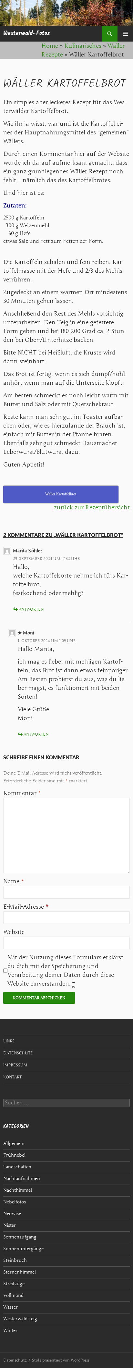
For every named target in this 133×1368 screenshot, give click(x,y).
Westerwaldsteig (20, 1319)
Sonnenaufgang (19, 1237)
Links (9, 1040)
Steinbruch (15, 1260)
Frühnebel (14, 1155)
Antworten (31, 609)
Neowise (12, 1213)
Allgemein (14, 1143)
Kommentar (22, 793)
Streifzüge (14, 1284)
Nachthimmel (17, 1190)
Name (13, 881)
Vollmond (13, 1295)
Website (14, 932)
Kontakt (12, 1077)
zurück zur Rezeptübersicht (92, 507)
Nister (9, 1225)
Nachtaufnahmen (21, 1178)
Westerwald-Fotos (26, 33)
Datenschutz (18, 1053)
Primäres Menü (125, 34)
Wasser (10, 1307)
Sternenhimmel (19, 1272)
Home (49, 45)
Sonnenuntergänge (23, 1248)
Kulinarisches (82, 45)
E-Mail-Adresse (26, 906)
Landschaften (17, 1167)
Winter (10, 1330)
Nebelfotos (14, 1202)
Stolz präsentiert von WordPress (60, 1360)
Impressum (15, 1065)
